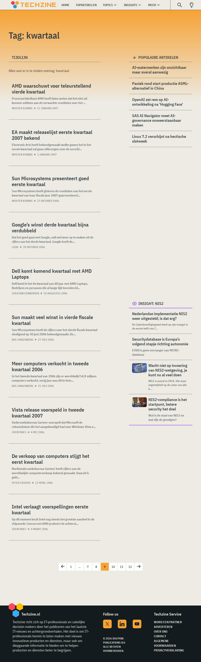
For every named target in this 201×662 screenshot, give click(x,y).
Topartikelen (86, 5)
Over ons (161, 631)
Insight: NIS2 (151, 303)
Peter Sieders (21, 483)
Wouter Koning (22, 108)
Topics (108, 5)
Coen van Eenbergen (25, 293)
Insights (130, 5)
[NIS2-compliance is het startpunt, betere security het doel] (139, 409)
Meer (152, 5)
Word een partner (168, 622)
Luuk (15, 247)
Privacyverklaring (169, 650)
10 (113, 567)
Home (65, 5)
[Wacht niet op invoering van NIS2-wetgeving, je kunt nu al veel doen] (139, 377)
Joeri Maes (19, 432)
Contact (160, 636)
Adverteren (163, 627)
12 (130, 567)
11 (121, 567)
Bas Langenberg (22, 339)
